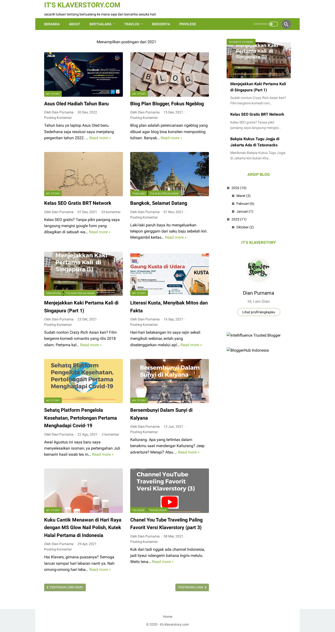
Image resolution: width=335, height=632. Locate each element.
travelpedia (157, 510)
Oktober (245, 227)
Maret (243, 196)
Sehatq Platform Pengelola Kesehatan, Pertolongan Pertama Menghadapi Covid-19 (80, 417)
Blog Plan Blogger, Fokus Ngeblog (167, 104)
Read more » (100, 138)
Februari (245, 204)
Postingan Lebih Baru (66, 587)
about (74, 24)
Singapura (53, 293)
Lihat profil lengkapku (258, 312)
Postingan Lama (191, 587)
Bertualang (101, 24)
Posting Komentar (58, 118)
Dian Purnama (258, 293)
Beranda (52, 24)
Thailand (138, 193)
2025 (239, 219)
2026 (239, 188)
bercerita (161, 24)
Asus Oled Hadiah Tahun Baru (76, 104)
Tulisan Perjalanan (164, 193)
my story (53, 94)
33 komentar (111, 212)
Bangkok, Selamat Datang (158, 203)
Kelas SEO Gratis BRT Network (77, 203)
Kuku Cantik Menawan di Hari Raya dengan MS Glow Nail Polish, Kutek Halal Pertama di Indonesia (82, 527)
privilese (187, 24)
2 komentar (110, 434)
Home (167, 616)
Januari (244, 211)
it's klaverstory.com (82, 5)
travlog (132, 24)
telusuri (138, 510)
